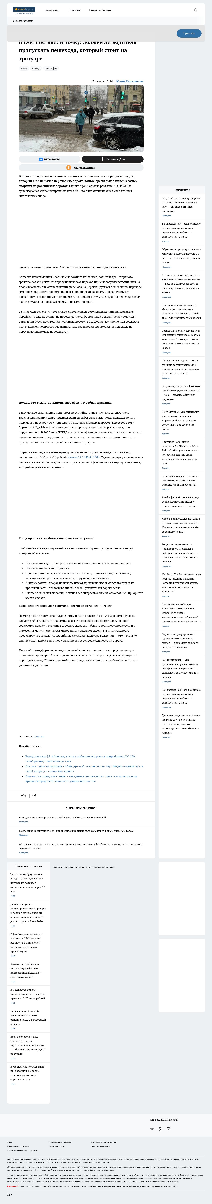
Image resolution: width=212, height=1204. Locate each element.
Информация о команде (18, 1146)
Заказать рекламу (22, 20)
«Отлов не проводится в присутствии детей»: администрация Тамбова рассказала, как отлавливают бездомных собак (81, 848)
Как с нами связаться (100, 1146)
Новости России (100, 10)
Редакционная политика (60, 1142)
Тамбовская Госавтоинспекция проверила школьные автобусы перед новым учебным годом (76, 832)
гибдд (36, 68)
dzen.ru (39, 736)
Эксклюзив (52, 10)
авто (24, 68)
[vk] (24, 796)
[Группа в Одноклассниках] (81, 167)
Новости (74, 10)
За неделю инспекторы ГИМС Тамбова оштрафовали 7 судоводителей (62, 819)
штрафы (51, 68)
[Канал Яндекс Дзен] (113, 159)
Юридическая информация (103, 1142)
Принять (189, 33)
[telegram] (35, 796)
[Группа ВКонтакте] (49, 159)
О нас (9, 1142)
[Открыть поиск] (195, 10)
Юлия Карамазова (130, 81)
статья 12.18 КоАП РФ (83, 457)
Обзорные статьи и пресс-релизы (22, 1150)
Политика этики (56, 1146)
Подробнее (109, 1170)
